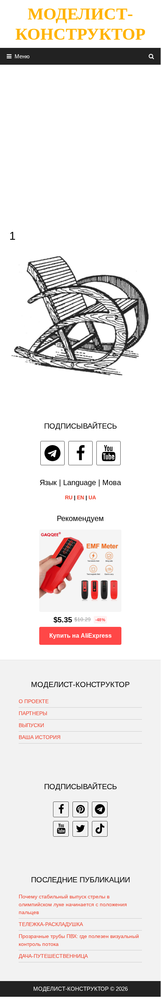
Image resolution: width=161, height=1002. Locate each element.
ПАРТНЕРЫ (33, 713)
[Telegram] (52, 453)
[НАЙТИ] (151, 56)
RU (68, 497)
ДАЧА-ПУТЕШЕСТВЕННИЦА (53, 956)
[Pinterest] (80, 809)
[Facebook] (80, 453)
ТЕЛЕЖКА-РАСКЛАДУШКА (51, 924)
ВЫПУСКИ (31, 725)
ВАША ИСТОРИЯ (40, 737)
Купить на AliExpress (80, 635)
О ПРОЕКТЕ (34, 701)
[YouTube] (108, 453)
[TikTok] (100, 829)
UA (92, 497)
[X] (80, 829)
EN (80, 497)
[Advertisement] (80, 145)
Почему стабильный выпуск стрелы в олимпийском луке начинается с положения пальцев (73, 904)
